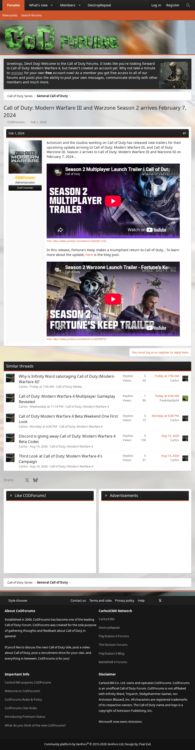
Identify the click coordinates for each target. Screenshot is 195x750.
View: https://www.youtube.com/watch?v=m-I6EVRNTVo (77, 339)
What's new (38, 5)
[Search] (188, 5)
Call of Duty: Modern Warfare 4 (87, 406)
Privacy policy (124, 600)
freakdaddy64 (169, 400)
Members (67, 5)
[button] (51, 5)
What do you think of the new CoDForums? (35, 725)
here (89, 254)
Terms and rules (100, 600)
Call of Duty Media (69, 386)
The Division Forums (113, 644)
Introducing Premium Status (25, 716)
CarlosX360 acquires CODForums (28, 682)
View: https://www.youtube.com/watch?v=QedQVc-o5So (77, 241)
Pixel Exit (145, 744)
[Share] (178, 133)
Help (141, 600)
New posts (9, 15)
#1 (184, 133)
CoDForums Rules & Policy (23, 699)
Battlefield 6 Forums (113, 662)
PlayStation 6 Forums (114, 636)
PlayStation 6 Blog (111, 653)
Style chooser (18, 600)
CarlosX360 (106, 619)
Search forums (31, 15)
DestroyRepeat (99, 5)
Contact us (78, 600)
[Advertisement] (145, 536)
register (17, 73)
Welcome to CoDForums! (22, 691)
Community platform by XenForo (84, 744)
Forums (13, 5)
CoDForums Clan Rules (21, 708)
